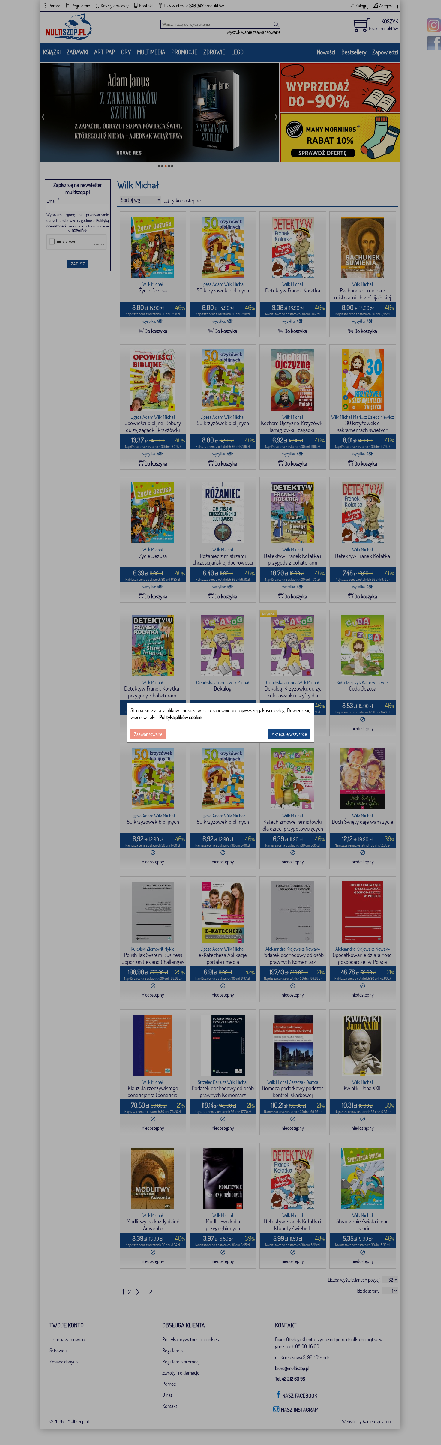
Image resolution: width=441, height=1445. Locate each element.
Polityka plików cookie (180, 716)
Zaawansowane (148, 733)
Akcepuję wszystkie (289, 733)
